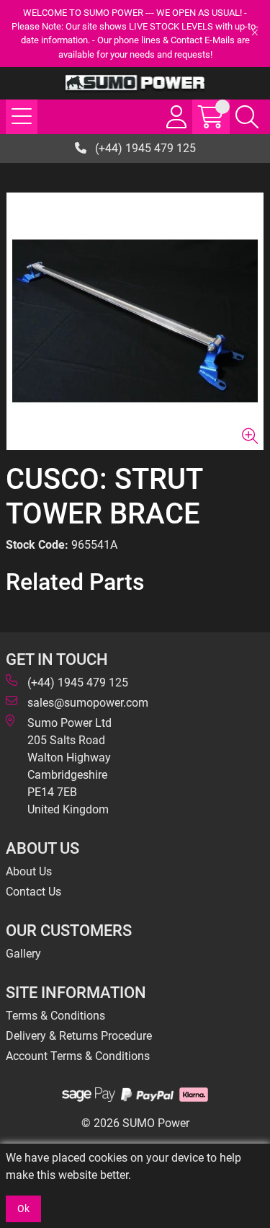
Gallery (23, 953)
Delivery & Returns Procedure (79, 1036)
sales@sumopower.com (87, 703)
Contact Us (33, 891)
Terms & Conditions (55, 1015)
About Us (29, 871)
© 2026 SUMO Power (135, 1123)
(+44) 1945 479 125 (144, 148)
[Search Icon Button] (247, 117)
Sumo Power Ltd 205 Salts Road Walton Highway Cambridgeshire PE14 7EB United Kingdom (69, 766)
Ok (23, 1208)
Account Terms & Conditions (78, 1056)
